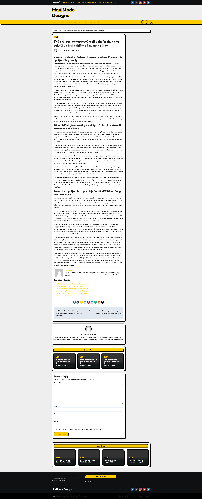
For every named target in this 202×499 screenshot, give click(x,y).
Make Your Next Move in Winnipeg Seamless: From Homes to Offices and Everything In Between (70, 313)
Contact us (90, 481)
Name (56, 406)
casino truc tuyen (89, 119)
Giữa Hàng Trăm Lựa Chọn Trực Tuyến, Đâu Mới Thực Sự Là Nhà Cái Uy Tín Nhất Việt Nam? (64, 462)
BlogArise (74, 496)
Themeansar (82, 496)
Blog (98, 22)
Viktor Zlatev (63, 50)
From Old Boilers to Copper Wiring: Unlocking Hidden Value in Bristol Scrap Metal (112, 462)
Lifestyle (77, 22)
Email (56, 414)
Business (52, 22)
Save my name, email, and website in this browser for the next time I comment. (78, 429)
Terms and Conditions (143, 496)
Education (92, 22)
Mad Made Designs (63, 12)
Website (56, 421)
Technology (61, 22)
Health (69, 22)
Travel (84, 22)
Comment (57, 383)
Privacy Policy (131, 496)
